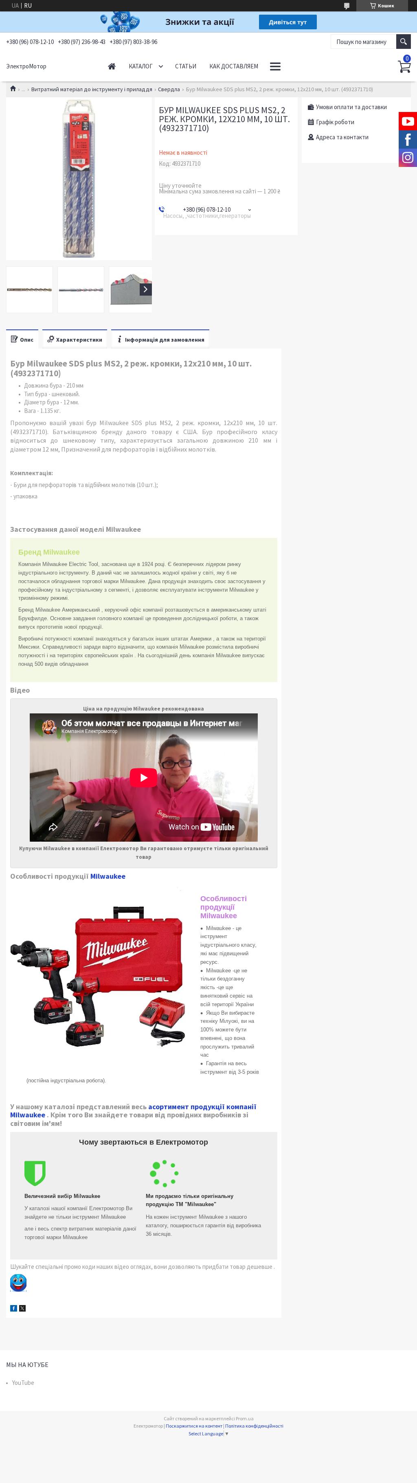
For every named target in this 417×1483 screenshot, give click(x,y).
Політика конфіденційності (254, 1426)
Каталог (141, 66)
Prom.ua (245, 1418)
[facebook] (13, 1309)
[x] (22, 1309)
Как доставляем (233, 66)
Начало (112, 66)
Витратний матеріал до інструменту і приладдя (91, 89)
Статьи (185, 66)
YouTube (23, 1382)
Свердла (169, 89)
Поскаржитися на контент (194, 1426)
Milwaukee (107, 876)
